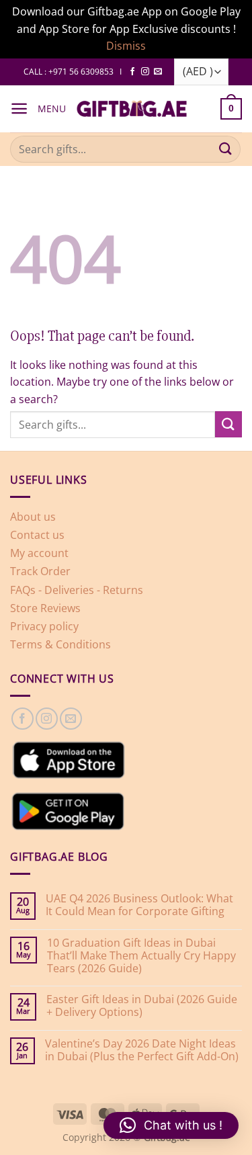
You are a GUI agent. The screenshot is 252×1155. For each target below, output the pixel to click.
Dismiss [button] (126, 45)
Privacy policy (44, 626)
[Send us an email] (158, 72)
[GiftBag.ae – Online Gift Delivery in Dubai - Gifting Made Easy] (131, 109)
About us (33, 516)
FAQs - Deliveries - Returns (76, 590)
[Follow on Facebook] (132, 72)
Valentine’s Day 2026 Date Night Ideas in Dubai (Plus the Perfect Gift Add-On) (142, 1050)
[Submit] (225, 149)
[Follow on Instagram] (145, 72)
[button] (19, 108)
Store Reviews (45, 608)
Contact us (37, 534)
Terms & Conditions (60, 644)
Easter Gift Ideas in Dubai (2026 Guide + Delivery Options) (141, 1006)
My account (39, 553)
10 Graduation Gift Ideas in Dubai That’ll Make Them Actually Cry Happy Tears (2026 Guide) (141, 956)
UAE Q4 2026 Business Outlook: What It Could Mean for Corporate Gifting (139, 905)
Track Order (40, 571)
